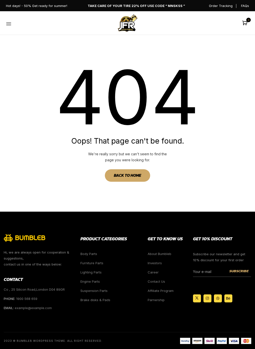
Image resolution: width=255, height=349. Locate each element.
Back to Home (127, 175)
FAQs (245, 6)
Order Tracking (221, 6)
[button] (245, 23)
